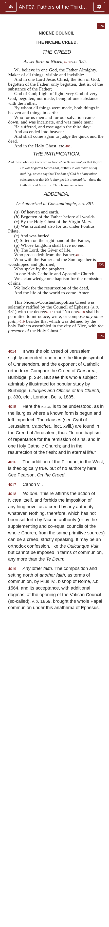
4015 (68, 146)
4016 (79, 255)
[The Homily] (6, 463)
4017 (49, 312)
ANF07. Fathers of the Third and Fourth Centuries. (53, 7)
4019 (21, 321)
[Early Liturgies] (103, 463)
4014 (67, 62)
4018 (81, 312)
